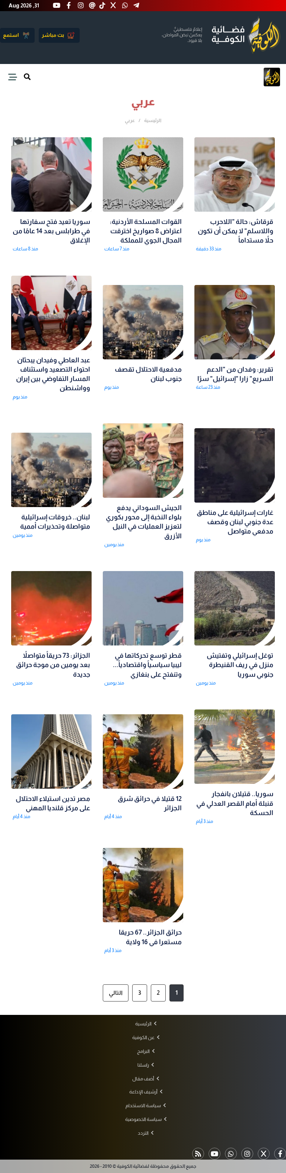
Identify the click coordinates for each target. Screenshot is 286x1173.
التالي (116, 993)
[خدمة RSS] (198, 1154)
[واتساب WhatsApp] (231, 1154)
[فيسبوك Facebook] (280, 1154)
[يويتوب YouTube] (214, 1154)
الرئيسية (152, 120)
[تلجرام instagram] (247, 1154)
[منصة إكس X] (264, 1154)
